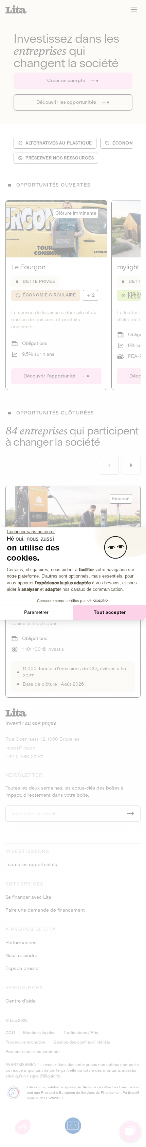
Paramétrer (36, 612)
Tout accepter (110, 612)
